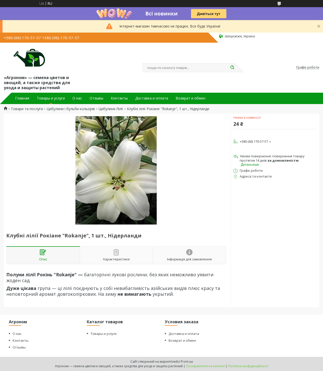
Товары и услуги (51, 98)
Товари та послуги (27, 109)
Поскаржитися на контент (205, 366)
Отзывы (96, 98)
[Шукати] (232, 67)
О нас (77, 98)
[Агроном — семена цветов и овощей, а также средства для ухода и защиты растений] (26, 57)
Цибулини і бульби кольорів (71, 109)
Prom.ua (187, 361)
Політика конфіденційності (248, 366)
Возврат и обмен (190, 98)
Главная (22, 98)
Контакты (119, 98)
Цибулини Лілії (110, 109)
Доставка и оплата (151, 98)
